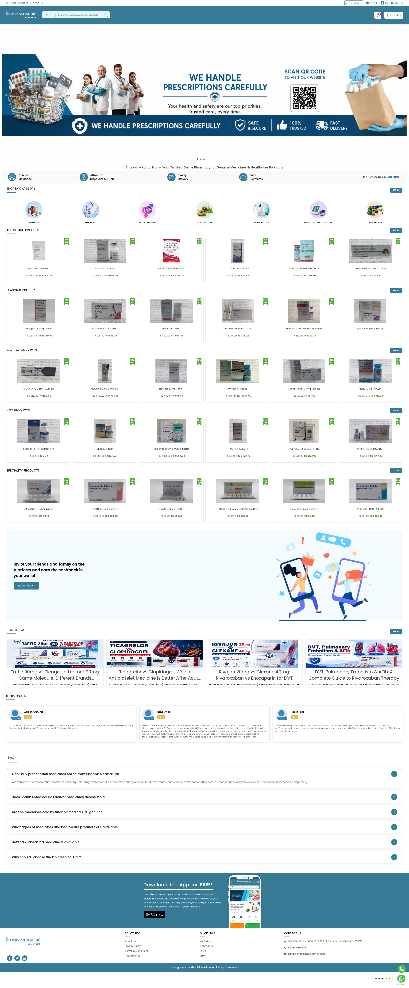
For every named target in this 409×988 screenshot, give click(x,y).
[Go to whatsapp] (401, 979)
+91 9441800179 (34, 2)
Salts (203, 955)
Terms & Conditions (136, 951)
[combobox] (49, 14)
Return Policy (132, 955)
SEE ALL (396, 190)
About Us (130, 941)
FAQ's (203, 951)
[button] (197, 159)
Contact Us (206, 946)
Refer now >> (26, 585)
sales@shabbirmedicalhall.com (306, 953)
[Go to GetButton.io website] (401, 985)
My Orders (206, 941)
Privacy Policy (133, 946)
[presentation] (8, 96)
